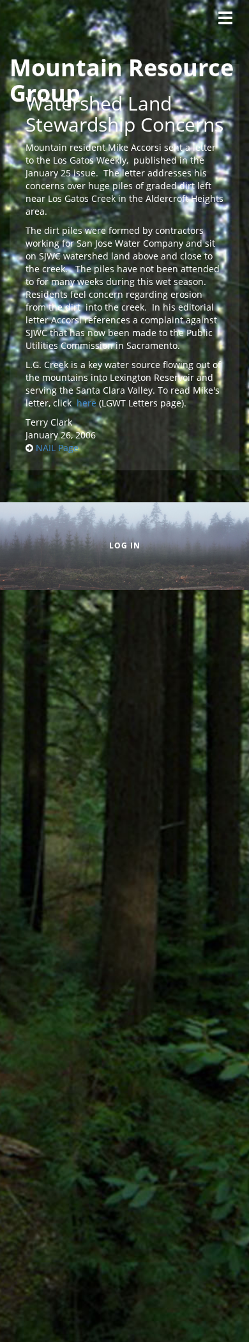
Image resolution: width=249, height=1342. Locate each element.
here (86, 403)
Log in (124, 545)
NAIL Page (57, 448)
